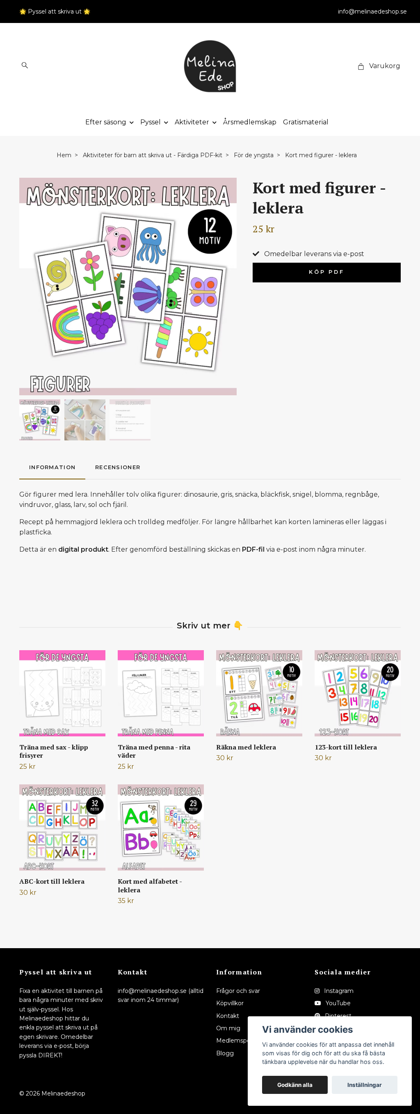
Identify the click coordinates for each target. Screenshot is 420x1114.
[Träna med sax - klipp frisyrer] (62, 693)
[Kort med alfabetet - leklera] (161, 827)
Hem (64, 155)
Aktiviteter (192, 122)
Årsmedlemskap (249, 122)
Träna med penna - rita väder (154, 751)
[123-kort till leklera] (358, 693)
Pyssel (150, 122)
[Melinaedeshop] (210, 66)
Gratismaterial (306, 122)
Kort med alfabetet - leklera (150, 885)
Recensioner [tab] (117, 467)
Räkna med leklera (246, 747)
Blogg (225, 1053)
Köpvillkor (230, 1003)
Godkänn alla (295, 1085)
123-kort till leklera (346, 747)
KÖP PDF (327, 272)
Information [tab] (52, 467)
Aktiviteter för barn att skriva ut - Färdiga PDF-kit (152, 155)
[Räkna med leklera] (259, 693)
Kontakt (227, 1016)
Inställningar (364, 1085)
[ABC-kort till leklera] (62, 827)
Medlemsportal (238, 1040)
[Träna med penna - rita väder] (161, 693)
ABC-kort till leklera (51, 881)
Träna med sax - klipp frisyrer (53, 751)
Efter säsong (105, 122)
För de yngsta (254, 155)
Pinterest (337, 1016)
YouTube (337, 1003)
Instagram (338, 991)
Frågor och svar (238, 991)
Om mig (228, 1028)
